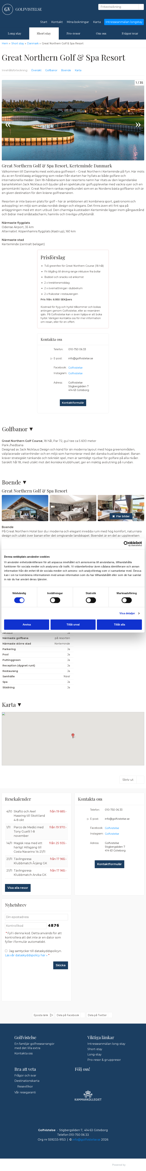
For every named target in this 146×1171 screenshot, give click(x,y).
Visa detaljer (127, 613)
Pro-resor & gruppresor (104, 1060)
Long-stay (94, 1054)
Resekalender (18, 799)
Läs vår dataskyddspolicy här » (26, 955)
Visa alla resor (17, 888)
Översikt (36, 70)
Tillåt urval (73, 624)
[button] (25, 508)
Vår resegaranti (25, 1092)
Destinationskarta (26, 1081)
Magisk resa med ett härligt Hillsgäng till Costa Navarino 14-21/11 (29, 847)
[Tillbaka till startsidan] (22, 9)
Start (43, 22)
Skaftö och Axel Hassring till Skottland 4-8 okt (29, 816)
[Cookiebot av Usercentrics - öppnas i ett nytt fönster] (126, 543)
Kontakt (57, 22)
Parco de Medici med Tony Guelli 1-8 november (29, 832)
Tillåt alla (119, 624)
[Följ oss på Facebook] (77, 1077)
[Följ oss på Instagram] (85, 1077)
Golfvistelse (75, 367)
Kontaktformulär (73, 402)
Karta (97, 22)
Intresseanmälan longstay (124, 22)
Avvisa (27, 624)
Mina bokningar (78, 22)
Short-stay (94, 1049)
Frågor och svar (25, 1075)
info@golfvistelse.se (80, 358)
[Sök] (141, 7)
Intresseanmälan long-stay (106, 1043)
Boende (66, 70)
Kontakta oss (23, 1053)
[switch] (55, 600)
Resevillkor (25, 1086)
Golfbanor (51, 70)
